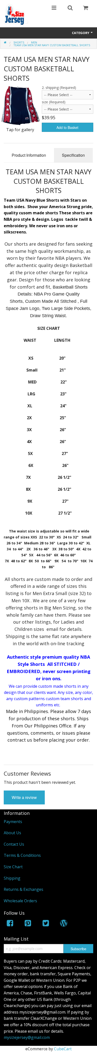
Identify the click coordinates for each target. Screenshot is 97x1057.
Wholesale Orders (20, 901)
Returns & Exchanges (23, 889)
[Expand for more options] (54, 8)
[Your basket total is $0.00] (85, 8)
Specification (73, 155)
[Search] (70, 8)
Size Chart (13, 866)
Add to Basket (67, 127)
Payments (13, 821)
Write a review (24, 797)
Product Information (29, 155)
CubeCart (63, 1049)
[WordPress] (63, 924)
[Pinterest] (28, 924)
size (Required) (53, 102)
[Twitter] (45, 924)
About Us (12, 832)
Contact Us (14, 844)
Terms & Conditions (22, 855)
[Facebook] (10, 924)
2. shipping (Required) (59, 87)
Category (81, 33)
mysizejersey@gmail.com (27, 1037)
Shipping (12, 878)
